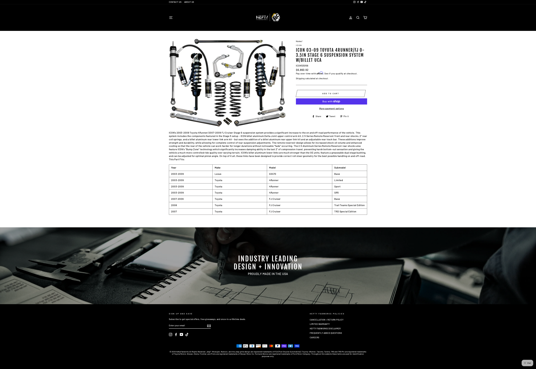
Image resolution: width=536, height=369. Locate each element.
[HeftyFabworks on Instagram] (170, 334)
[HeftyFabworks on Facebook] (176, 334)
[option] (268, 265)
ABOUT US (189, 2)
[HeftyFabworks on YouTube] (181, 334)
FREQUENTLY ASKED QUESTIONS (326, 333)
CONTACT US (175, 2)
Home (299, 41)
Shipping (300, 78)
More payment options (331, 108)
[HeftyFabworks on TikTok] (187, 334)
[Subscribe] (209, 326)
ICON (299, 45)
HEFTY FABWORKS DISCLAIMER (325, 328)
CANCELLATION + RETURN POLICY (327, 320)
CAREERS (314, 337)
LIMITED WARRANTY (320, 324)
